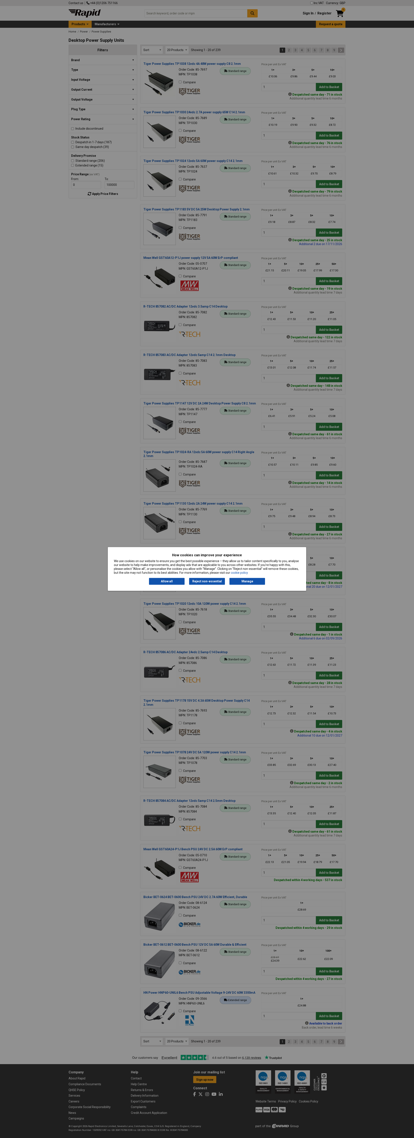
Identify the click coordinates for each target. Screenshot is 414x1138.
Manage (247, 581)
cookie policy (239, 573)
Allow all (167, 581)
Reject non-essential (207, 581)
